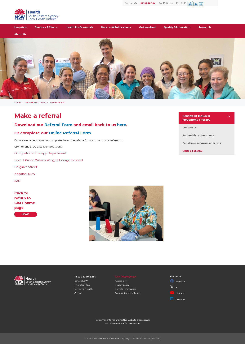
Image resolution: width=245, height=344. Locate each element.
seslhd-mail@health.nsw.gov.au (122, 322)
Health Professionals (79, 27)
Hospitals (20, 27)
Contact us (189, 127)
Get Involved (147, 27)
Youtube (180, 293)
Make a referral (192, 150)
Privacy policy (122, 285)
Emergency (147, 3)
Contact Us (130, 3)
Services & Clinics (46, 27)
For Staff (181, 3)
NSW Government (85, 276)
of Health (83, 289)
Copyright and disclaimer (127, 293)
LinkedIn (180, 299)
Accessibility (121, 281)
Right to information (125, 289)
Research (204, 27)
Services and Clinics (35, 102)
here (121, 125)
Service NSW (81, 281)
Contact (78, 293)
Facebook (180, 281)
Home (17, 102)
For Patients (165, 3)
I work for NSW (82, 285)
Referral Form (58, 125)
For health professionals (198, 135)
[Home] (36, 14)
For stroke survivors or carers (201, 143)
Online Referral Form (70, 133)
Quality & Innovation (177, 27)
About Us (20, 34)
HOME (25, 214)
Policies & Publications (116, 27)
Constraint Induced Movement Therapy (196, 117)
